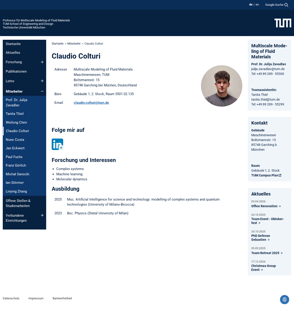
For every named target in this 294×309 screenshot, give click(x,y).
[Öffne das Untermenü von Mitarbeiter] (42, 91)
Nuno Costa (15, 140)
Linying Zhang (16, 191)
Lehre (10, 81)
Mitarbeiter (14, 91)
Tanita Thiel (15, 114)
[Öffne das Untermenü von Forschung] (42, 62)
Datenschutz (11, 298)
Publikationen (16, 71)
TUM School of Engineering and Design (28, 24)
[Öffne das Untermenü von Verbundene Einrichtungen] (42, 215)
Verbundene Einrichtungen (16, 218)
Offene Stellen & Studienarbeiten (18, 203)
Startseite (13, 44)
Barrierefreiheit (62, 298)
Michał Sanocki (17, 174)
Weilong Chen (16, 122)
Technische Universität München (24, 27)
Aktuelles (13, 53)
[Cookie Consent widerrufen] (284, 299)
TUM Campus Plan (264, 175)
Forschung (14, 62)
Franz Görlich (16, 165)
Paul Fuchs (14, 157)
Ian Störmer (15, 183)
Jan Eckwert (15, 148)
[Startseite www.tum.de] (282, 23)
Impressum (35, 298)
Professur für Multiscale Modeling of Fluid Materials (36, 20)
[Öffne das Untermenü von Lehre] (42, 81)
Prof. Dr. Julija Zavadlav (16, 102)
